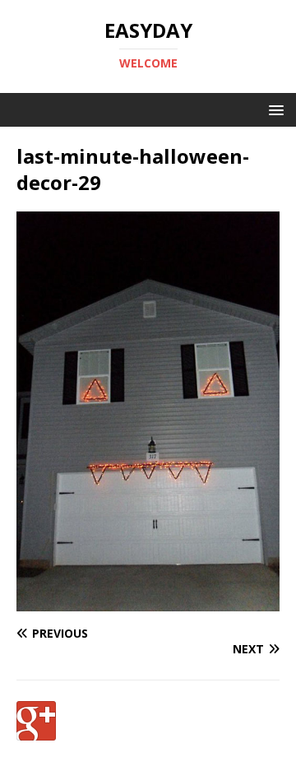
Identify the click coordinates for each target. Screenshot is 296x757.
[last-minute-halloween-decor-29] (148, 602)
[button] (273, 109)
